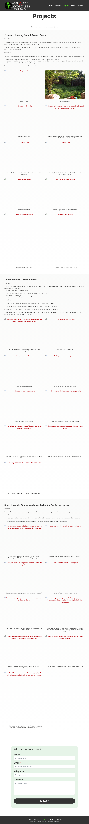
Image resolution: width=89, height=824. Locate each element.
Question (18, 780)
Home (51, 6)
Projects (66, 6)
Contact (80, 6)
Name (17, 754)
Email (17, 763)
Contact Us (45, 801)
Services (58, 6)
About (73, 6)
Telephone (19, 771)
